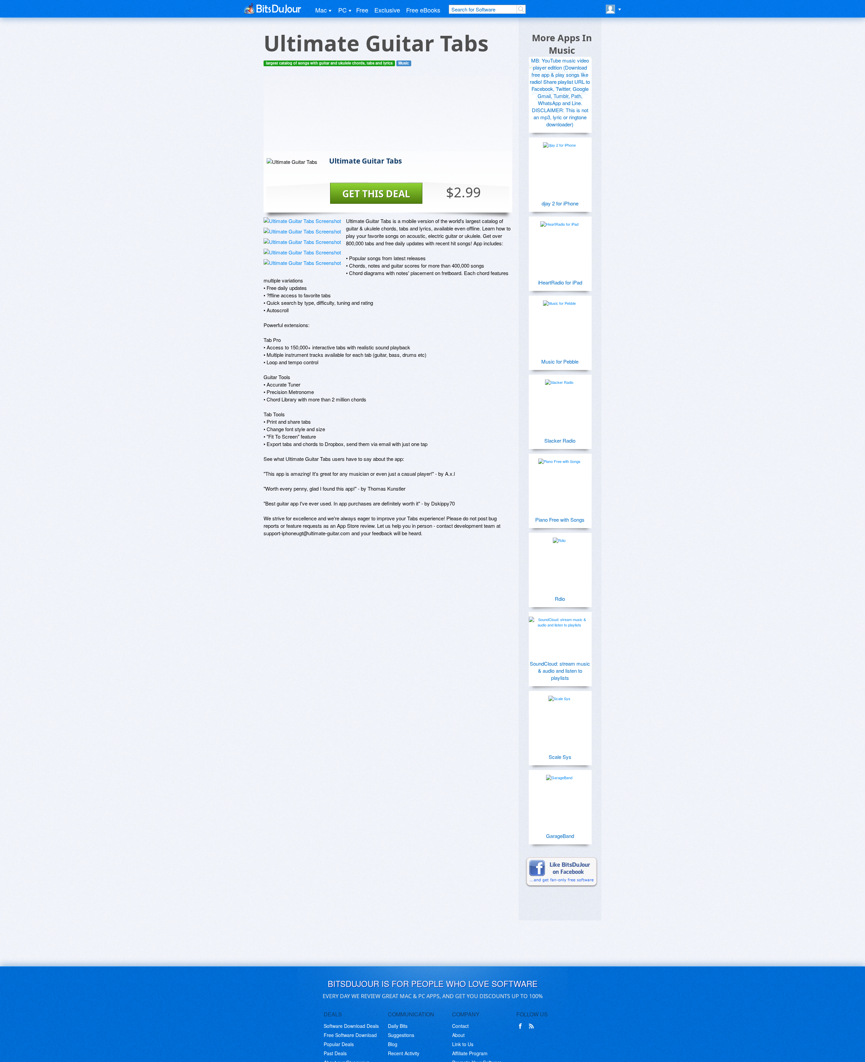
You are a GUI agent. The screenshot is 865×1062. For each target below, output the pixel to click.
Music (403, 63)
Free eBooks (423, 9)
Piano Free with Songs (560, 519)
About (458, 1035)
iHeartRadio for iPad (560, 282)
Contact (460, 1025)
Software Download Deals (351, 1025)
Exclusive (387, 9)
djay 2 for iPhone (560, 203)
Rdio (560, 598)
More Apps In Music (562, 43)
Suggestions (401, 1035)
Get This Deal (376, 193)
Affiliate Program (470, 1053)
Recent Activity (403, 1053)
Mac (321, 9)
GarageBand (560, 835)
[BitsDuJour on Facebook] (521, 1026)
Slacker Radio (559, 440)
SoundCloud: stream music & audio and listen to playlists (560, 670)
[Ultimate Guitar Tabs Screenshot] (302, 220)
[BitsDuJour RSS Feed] (532, 1026)
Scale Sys (560, 756)
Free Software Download (350, 1035)
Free (362, 9)
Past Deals (335, 1053)
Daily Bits (397, 1025)
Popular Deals (339, 1044)
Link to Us (462, 1044)
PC (342, 9)
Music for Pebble (559, 361)
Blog (392, 1044)
